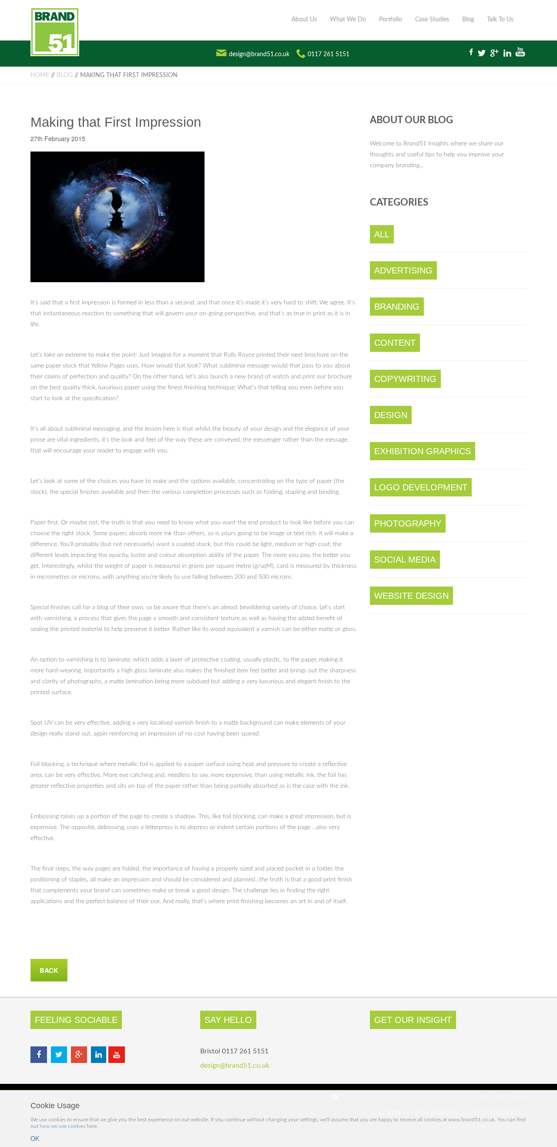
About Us (304, 20)
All (381, 234)
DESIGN (390, 415)
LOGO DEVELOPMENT (420, 487)
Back (49, 970)
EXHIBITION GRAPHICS (422, 451)
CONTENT (395, 342)
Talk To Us (500, 20)
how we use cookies (62, 1126)
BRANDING (396, 306)
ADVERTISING (403, 270)
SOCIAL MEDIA (405, 559)
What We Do (348, 20)
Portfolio (390, 20)
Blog (468, 20)
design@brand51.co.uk (259, 54)
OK (34, 1138)
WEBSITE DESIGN (411, 595)
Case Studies (432, 20)
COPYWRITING (405, 379)
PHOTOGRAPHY (407, 523)
